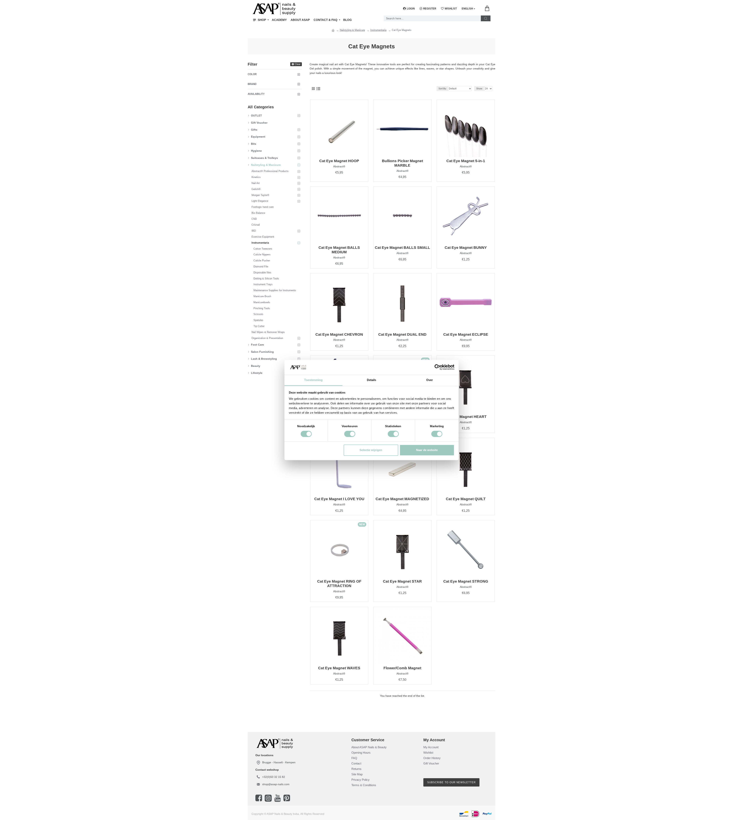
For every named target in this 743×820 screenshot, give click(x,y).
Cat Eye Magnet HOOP (339, 161)
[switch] (349, 434)
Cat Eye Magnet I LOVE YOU (339, 499)
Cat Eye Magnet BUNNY (466, 248)
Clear (297, 64)
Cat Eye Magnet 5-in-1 (465, 161)
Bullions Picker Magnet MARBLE (402, 163)
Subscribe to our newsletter (451, 782)
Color (252, 74)
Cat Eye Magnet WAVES (339, 668)
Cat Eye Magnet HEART (466, 417)
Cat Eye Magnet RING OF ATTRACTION (339, 583)
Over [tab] (429, 380)
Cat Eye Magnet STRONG (465, 581)
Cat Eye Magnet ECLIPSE (465, 334)
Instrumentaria (378, 30)
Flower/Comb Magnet (402, 668)
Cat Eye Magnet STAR (402, 581)
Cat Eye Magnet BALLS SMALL (402, 248)
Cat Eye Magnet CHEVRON (339, 334)
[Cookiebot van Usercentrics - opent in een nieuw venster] (437, 367)
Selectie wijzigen (371, 450)
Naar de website (427, 450)
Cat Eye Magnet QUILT (466, 499)
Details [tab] (371, 380)
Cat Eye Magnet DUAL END (402, 334)
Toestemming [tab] (313, 380)
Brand (252, 84)
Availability (256, 93)
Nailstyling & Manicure (352, 30)
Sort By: (442, 88)
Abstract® (339, 166)
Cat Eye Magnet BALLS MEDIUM (339, 250)
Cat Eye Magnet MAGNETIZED (402, 499)
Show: (479, 88)
